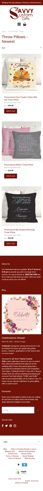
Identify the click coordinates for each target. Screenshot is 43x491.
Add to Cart (10, 111)
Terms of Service (12, 456)
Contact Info (12, 453)
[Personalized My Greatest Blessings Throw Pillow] (21, 206)
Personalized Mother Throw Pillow (18, 165)
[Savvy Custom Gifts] (21, 13)
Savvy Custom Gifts (14, 479)
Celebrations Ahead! (13, 337)
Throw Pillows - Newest (16, 31)
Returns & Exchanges (27, 451)
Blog (5, 449)
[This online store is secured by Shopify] (21, 474)
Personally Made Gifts (12, 103)
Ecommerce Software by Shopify (27, 482)
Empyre (27, 481)
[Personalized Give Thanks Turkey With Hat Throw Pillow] (21, 74)
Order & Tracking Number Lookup (23, 449)
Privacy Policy (26, 453)
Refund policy (30, 458)
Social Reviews (28, 456)
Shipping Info (10, 451)
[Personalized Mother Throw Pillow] (21, 141)
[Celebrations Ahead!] (21, 314)
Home (4, 31)
